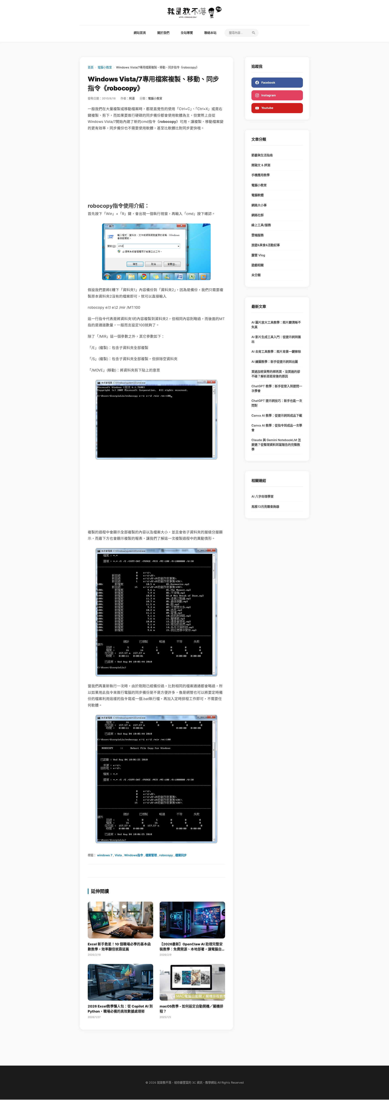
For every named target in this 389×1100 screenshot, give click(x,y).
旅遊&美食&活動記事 (265, 245)
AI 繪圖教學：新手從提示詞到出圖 (274, 362)
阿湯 (132, 98)
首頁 (90, 67)
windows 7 (104, 855)
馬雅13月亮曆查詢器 (265, 507)
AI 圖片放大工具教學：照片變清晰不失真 (276, 324)
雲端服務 (257, 235)
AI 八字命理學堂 (262, 496)
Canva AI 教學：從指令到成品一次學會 (276, 427)
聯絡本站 (210, 33)
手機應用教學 (260, 175)
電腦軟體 (257, 195)
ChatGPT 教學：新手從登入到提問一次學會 (276, 388)
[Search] (254, 33)
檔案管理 (151, 855)
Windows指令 (133, 855)
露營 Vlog (258, 255)
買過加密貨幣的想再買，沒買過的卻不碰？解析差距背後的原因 (275, 374)
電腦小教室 (105, 67)
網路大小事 (259, 205)
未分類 (256, 275)
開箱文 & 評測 (260, 165)
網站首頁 (140, 33)
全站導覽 (187, 33)
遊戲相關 (257, 265)
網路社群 (257, 215)
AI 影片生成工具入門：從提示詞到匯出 (276, 339)
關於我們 (163, 33)
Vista (118, 855)
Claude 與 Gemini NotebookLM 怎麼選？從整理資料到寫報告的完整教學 (276, 444)
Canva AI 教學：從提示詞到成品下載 (276, 415)
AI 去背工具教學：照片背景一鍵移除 (276, 351)
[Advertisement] (156, 166)
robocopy (166, 855)
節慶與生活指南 (262, 155)
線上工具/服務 (261, 225)
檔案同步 (181, 855)
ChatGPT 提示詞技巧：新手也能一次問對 (276, 403)
